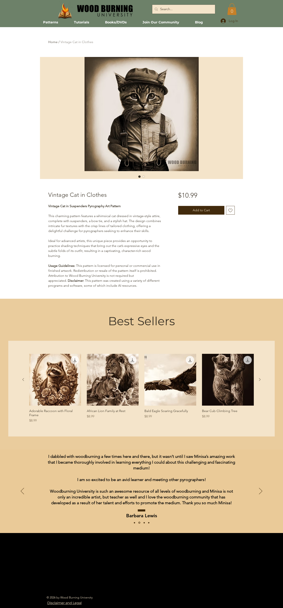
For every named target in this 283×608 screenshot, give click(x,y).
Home (53, 42)
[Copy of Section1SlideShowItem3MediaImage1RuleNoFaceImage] (148, 522)
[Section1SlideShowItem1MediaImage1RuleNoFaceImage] (144, 522)
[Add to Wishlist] (230, 210)
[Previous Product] (23, 379)
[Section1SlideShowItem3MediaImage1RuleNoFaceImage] (134, 522)
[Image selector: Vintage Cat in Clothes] (139, 176)
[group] (141, 388)
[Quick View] (55, 380)
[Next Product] (259, 379)
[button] (232, 9)
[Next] (260, 491)
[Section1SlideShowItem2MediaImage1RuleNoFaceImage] (139, 523)
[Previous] (22, 491)
